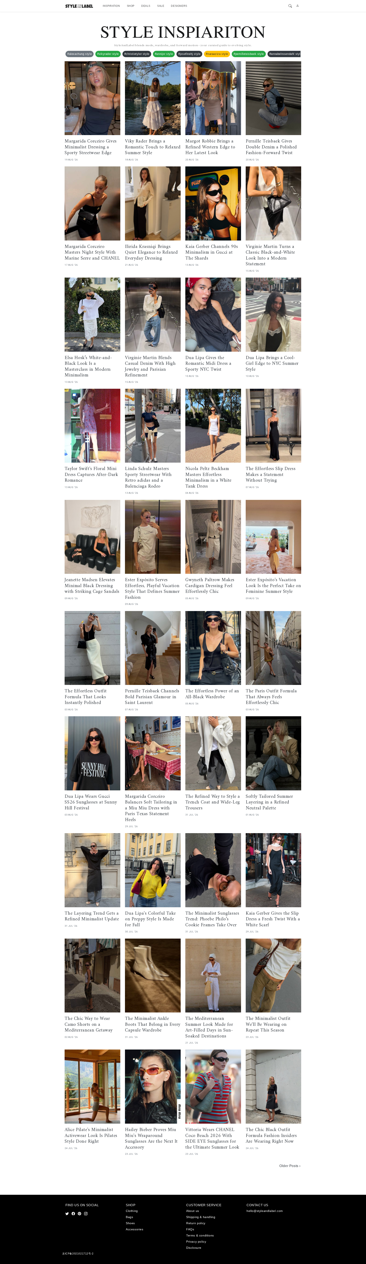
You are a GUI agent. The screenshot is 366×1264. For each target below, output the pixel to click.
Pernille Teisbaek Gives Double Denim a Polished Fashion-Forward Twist (271, 147)
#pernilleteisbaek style (249, 53)
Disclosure (193, 1247)
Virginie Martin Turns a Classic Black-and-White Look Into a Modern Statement (270, 255)
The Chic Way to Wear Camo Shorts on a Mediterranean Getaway (89, 1024)
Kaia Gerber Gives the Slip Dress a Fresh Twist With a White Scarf (273, 919)
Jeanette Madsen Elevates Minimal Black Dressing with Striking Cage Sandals (92, 586)
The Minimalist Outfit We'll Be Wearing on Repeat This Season (268, 1024)
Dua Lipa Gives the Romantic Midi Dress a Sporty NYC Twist (208, 364)
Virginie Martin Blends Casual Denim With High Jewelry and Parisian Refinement (150, 366)
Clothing (132, 1211)
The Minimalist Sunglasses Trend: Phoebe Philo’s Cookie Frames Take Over (212, 919)
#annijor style (164, 53)
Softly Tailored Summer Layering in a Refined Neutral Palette (269, 802)
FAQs (190, 1229)
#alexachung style (79, 53)
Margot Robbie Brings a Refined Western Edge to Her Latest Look (210, 147)
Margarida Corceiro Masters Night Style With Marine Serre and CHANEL (92, 252)
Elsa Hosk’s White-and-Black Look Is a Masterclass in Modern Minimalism (88, 366)
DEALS (145, 5)
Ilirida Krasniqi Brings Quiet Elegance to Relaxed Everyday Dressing (151, 252)
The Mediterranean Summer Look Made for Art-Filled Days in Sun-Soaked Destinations (209, 1027)
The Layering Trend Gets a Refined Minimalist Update (92, 916)
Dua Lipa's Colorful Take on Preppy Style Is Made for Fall (150, 919)
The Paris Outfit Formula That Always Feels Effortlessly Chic (271, 697)
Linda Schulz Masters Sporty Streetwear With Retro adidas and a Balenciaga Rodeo (148, 477)
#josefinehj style (189, 53)
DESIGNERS (179, 5)
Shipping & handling (200, 1217)
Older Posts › (290, 1166)
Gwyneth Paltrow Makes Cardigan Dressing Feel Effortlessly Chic (209, 586)
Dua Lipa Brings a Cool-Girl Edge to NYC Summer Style (272, 364)
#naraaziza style (217, 53)
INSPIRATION (111, 5)
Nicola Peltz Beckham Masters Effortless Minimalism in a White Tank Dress (208, 477)
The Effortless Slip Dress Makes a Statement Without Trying (270, 475)
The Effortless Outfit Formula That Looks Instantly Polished (86, 697)
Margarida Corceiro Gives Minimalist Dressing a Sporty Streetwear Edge (90, 147)
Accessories (134, 1229)
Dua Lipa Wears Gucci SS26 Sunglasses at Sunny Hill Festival (91, 802)
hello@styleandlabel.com (265, 1211)
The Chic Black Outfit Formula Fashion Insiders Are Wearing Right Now (271, 1136)
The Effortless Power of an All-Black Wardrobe (212, 694)
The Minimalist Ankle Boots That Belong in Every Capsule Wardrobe (152, 1024)
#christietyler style (136, 53)
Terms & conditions (200, 1235)
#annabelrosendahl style (285, 53)
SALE (160, 5)
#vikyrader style (108, 53)
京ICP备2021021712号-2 (78, 1253)
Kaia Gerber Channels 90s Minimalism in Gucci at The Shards (211, 252)
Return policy (195, 1223)
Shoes (130, 1223)
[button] (290, 6)
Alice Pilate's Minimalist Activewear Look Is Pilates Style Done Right (91, 1136)
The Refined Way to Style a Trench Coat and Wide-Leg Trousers (212, 802)
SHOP (130, 5)
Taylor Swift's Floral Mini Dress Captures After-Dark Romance (91, 475)
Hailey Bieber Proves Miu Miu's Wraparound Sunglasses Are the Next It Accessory (151, 1138)
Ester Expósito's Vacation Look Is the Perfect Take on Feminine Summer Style (273, 586)
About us (192, 1211)
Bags (129, 1217)
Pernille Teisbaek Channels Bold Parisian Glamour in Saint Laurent (152, 697)
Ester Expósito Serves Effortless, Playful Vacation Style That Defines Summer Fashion (152, 588)
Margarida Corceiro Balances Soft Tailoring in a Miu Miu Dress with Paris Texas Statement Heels (151, 808)
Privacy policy (196, 1241)
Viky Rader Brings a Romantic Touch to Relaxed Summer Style (152, 147)
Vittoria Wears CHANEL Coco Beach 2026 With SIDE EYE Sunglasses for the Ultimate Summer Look (212, 1138)
